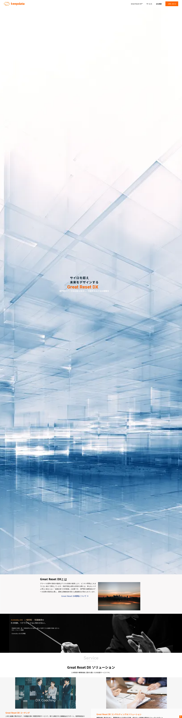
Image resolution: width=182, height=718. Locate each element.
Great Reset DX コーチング (17, 712)
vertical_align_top (180, 716)
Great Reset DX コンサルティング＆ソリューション (118, 714)
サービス (149, 4)
